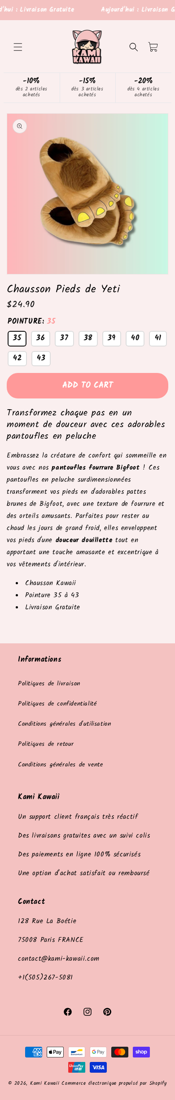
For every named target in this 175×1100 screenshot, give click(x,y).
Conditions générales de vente (60, 765)
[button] (18, 47)
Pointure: (31, 321)
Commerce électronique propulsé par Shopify (113, 1083)
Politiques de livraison (49, 684)
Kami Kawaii (45, 1083)
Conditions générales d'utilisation (64, 724)
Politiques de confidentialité (57, 704)
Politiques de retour (46, 744)
